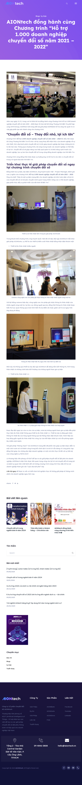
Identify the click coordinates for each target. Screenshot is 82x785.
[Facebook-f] (64, 768)
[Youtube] (68, 768)
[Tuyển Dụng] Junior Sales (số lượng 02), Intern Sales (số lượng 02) (33, 569)
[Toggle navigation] (76, 3)
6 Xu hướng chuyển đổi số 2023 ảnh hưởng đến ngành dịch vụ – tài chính (35, 594)
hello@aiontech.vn (67, 745)
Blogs (38, 16)
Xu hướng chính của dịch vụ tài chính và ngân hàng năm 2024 (31, 586)
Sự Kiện (43, 16)
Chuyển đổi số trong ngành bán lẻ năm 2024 (24, 577)
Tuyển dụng (10, 668)
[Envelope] (73, 768)
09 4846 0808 (41, 745)
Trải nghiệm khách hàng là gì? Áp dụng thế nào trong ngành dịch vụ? (34, 603)
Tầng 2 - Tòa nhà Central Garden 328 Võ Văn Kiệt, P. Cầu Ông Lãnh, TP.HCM (15, 751)
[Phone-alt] (78, 768)
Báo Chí (9, 658)
